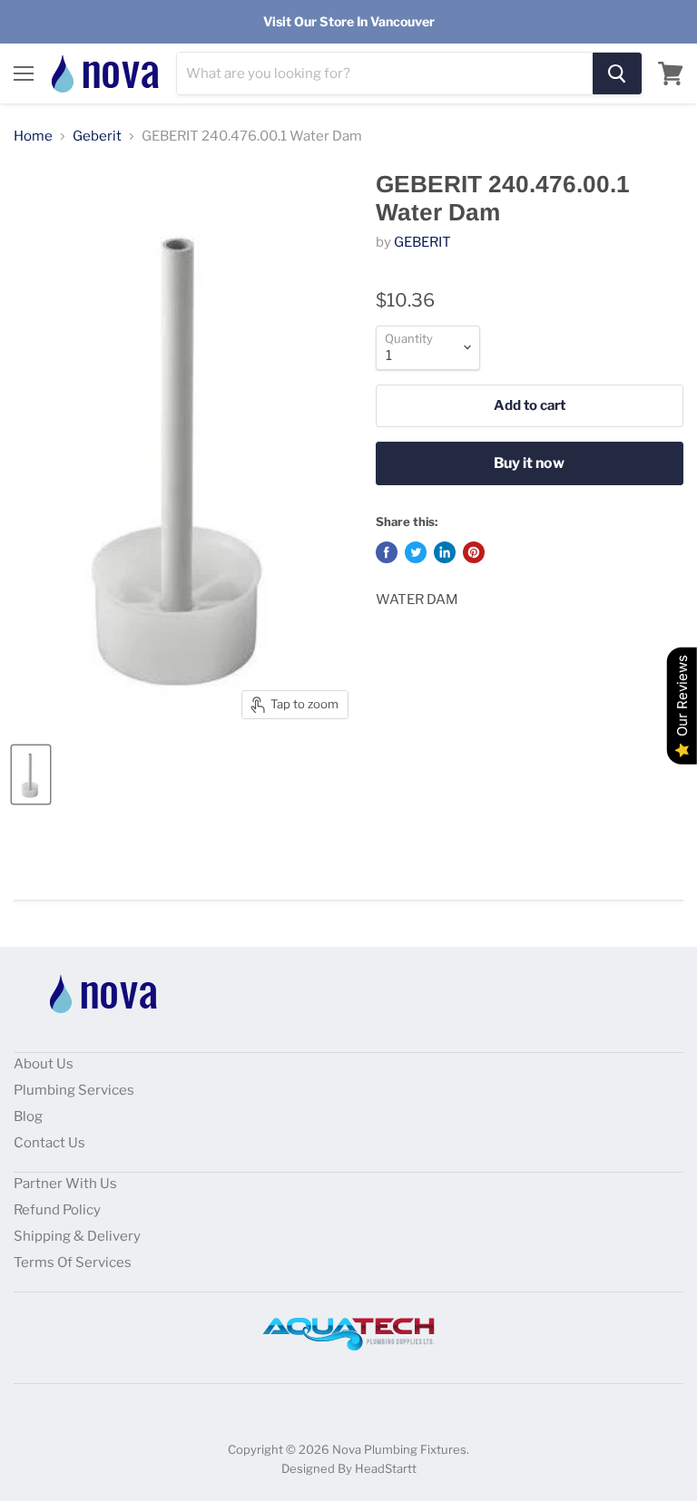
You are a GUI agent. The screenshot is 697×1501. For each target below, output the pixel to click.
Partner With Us (65, 1183)
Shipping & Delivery (77, 1236)
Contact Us (49, 1143)
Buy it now (529, 463)
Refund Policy (57, 1210)
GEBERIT (422, 242)
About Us (44, 1064)
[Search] (617, 73)
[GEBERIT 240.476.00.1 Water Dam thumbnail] (31, 775)
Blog (28, 1116)
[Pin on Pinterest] (474, 552)
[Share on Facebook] (387, 552)
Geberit (97, 136)
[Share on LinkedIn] (445, 552)
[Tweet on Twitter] (416, 552)
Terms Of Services (73, 1262)
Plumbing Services (74, 1090)
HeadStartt (386, 1468)
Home (33, 136)
